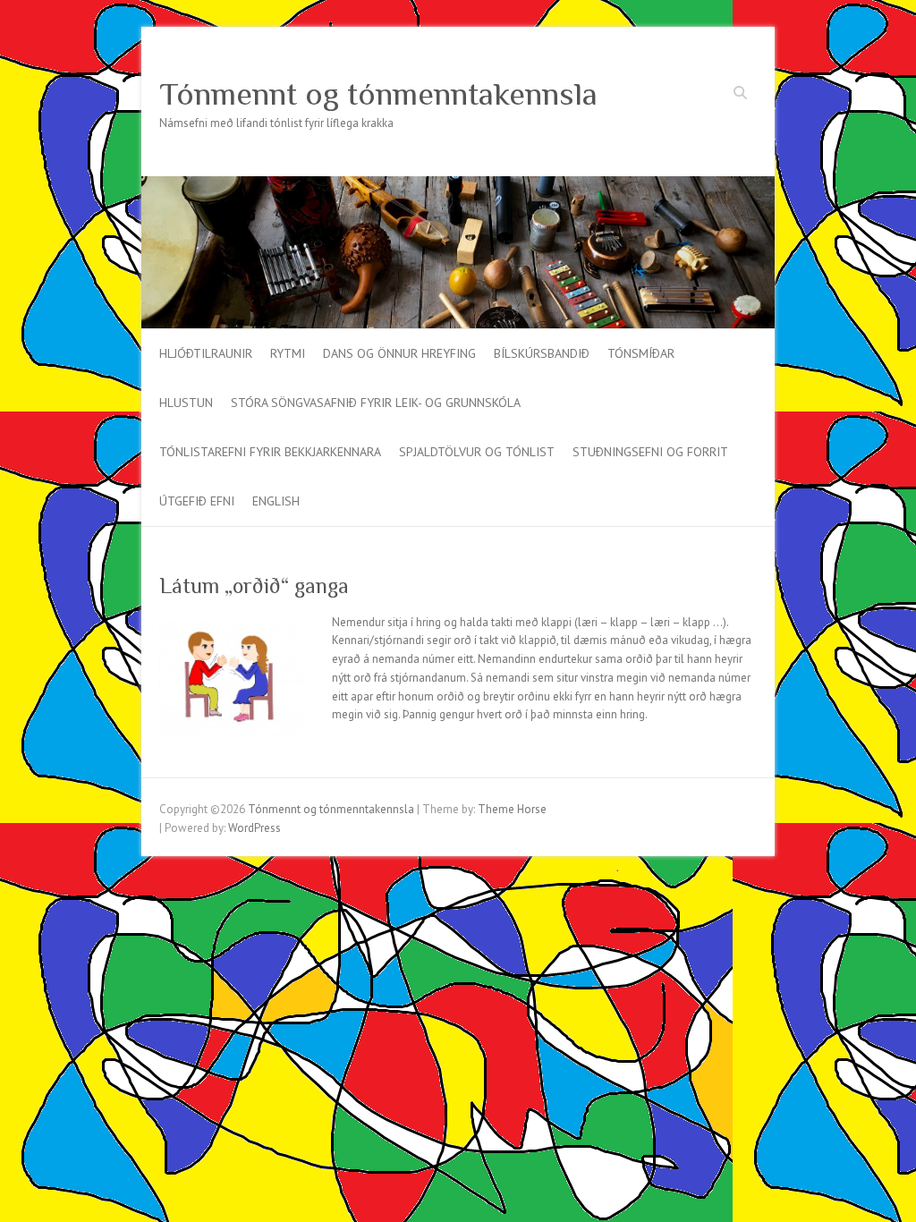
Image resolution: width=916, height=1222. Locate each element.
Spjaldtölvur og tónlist (477, 452)
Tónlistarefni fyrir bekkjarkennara (270, 452)
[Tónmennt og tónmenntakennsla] (458, 184)
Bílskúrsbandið (541, 353)
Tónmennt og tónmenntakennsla (378, 94)
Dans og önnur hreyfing (399, 353)
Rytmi (287, 353)
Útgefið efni (196, 501)
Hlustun (186, 403)
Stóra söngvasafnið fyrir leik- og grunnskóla (376, 403)
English (276, 501)
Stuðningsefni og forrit (650, 452)
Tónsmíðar (640, 353)
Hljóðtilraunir (205, 353)
